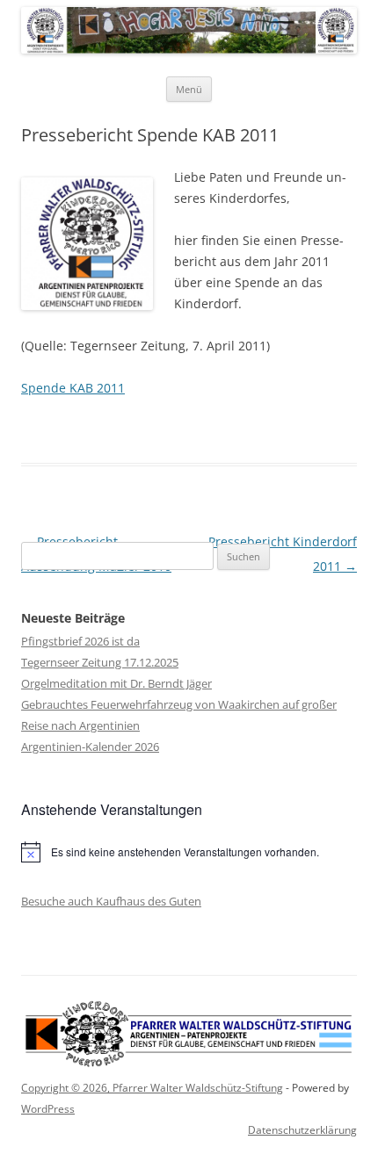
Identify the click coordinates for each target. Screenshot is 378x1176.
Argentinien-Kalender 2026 (90, 746)
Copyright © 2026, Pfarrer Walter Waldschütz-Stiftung (152, 1087)
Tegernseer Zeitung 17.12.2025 (99, 662)
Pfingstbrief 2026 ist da (80, 641)
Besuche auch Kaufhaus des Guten (111, 901)
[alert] (189, 851)
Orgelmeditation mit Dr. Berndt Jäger (116, 683)
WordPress (48, 1108)
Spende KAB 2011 (73, 387)
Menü (189, 89)
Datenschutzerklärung (302, 1129)
